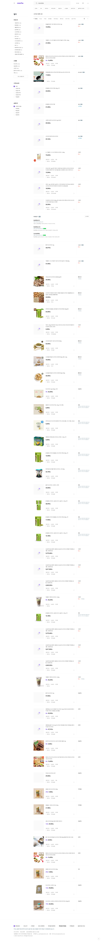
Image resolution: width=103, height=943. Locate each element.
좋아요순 (61, 18)
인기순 (36, 18)
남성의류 (17, 29)
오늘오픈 (17, 112)
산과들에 (66, 8)
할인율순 (50, 18)
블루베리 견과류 (81, 8)
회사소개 (25, 926)
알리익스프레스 (18, 70)
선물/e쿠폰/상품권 (19, 54)
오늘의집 (16, 66)
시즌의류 (17, 43)
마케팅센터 (72, 926)
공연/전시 (17, 34)
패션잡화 (18, 25)
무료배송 (17, 108)
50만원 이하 (18, 94)
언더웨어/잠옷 (18, 50)
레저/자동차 (18, 52)
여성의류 (17, 38)
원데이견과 (73, 8)
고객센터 (32, 926)
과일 (56, 159)
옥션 (37, 233)
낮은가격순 (67, 18)
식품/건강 (18, 23)
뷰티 (16, 45)
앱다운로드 (17, 926)
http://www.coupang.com (38, 221)
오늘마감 (17, 114)
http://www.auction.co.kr (38, 235)
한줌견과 (60, 8)
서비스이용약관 (41, 926)
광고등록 (86, 216)
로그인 (77, 3)
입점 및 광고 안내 (81, 926)
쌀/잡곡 (56, 844)
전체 (16, 86)
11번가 (16, 68)
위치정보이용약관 (51, 926)
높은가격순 (74, 18)
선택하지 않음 (18, 106)
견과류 (36, 8)
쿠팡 (15, 73)
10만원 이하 (18, 92)
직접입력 (17, 97)
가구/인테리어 (18, 41)
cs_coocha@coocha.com (42, 934)
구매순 (45, 18)
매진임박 (17, 110)
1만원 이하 (18, 88)
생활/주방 (17, 27)
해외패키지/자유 (19, 47)
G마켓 (37, 227)
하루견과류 (53, 8)
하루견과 (46, 8)
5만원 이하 (18, 90)
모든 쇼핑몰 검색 (21, 76)
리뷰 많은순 (56, 18)
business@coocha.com (59, 934)
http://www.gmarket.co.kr (38, 228)
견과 (41, 8)
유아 (16, 36)
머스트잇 (16, 64)
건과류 (56, 284)
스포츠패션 (18, 32)
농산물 (52, 63)
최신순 (40, 18)
